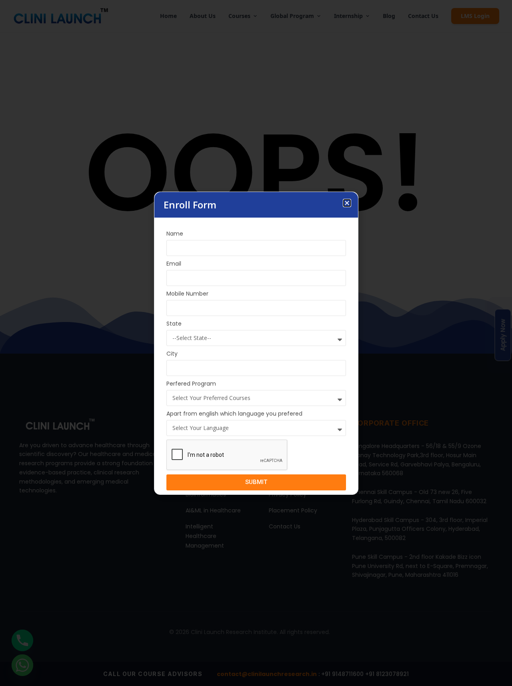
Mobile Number (187, 294)
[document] (256, 343)
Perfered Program (191, 384)
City (172, 354)
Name (174, 234)
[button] (347, 203)
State (174, 324)
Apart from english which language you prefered (234, 414)
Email (173, 264)
